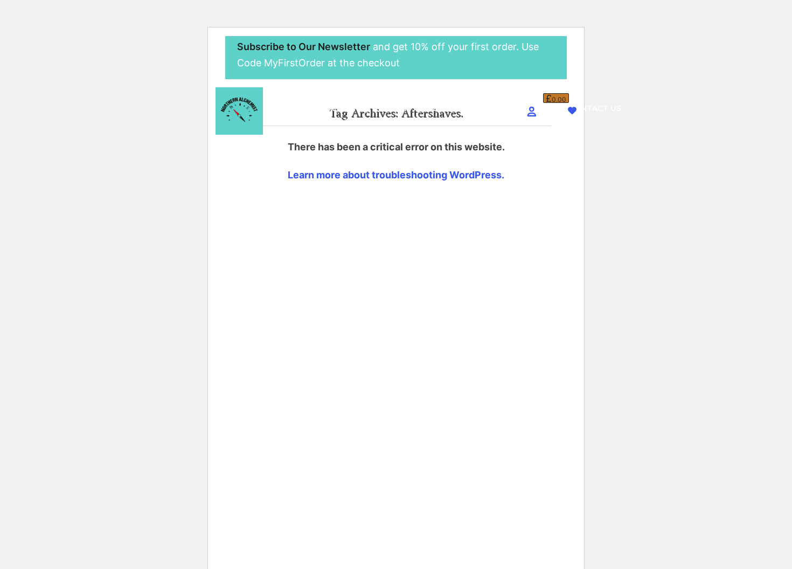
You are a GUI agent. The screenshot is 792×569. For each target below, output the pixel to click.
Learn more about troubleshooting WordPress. (396, 175)
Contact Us (595, 108)
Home (299, 108)
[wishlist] (572, 110)
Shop (398, 108)
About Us (349, 108)
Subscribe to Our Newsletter (303, 46)
